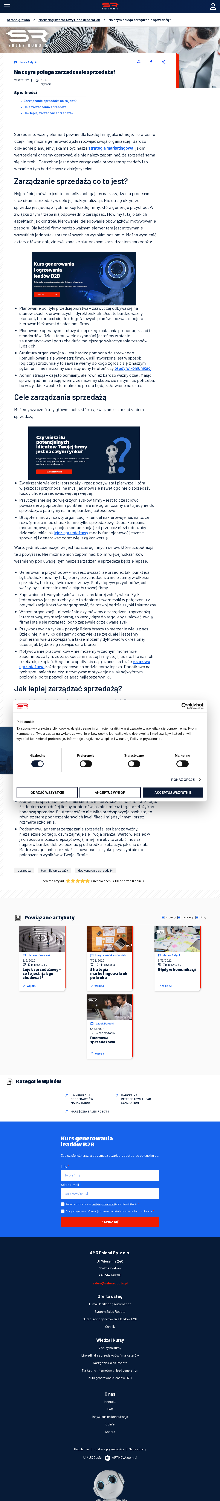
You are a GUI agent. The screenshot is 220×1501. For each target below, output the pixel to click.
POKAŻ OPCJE (183, 779)
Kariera (110, 1432)
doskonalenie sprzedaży (95, 870)
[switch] (86, 763)
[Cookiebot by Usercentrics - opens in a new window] (184, 706)
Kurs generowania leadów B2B (110, 1378)
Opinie (110, 1424)
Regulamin (82, 1449)
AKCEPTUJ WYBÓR (110, 792)
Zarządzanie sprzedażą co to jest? (50, 101)
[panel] (213, 6)
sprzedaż (24, 870)
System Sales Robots (110, 1311)
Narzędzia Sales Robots (110, 1363)
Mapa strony (137, 1449)
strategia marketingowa (110, 147)
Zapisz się (110, 1222)
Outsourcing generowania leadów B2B (110, 1319)
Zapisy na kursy (110, 1348)
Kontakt (110, 1401)
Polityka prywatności (109, 1449)
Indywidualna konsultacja (110, 1416)
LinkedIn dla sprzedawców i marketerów (110, 1355)
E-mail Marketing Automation (110, 1304)
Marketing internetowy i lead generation (69, 19)
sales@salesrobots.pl (110, 1283)
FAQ (110, 1409)
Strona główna (18, 19)
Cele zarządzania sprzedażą (45, 107)
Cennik (110, 1326)
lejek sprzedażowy (71, 532)
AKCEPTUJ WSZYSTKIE (172, 792)
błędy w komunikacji (133, 368)
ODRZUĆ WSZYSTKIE (47, 792)
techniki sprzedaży (54, 870)
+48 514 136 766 (110, 1275)
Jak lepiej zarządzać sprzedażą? (48, 113)
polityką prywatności (103, 1204)
